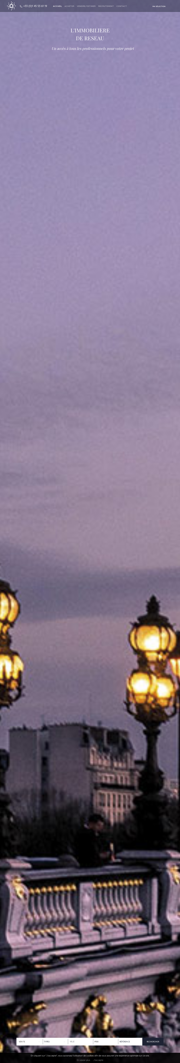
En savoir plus (83, 1060)
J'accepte (98, 1060)
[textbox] (80, 1041)
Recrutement (106, 6)
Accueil (57, 6)
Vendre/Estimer (86, 6)
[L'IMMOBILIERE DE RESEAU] (11, 6)
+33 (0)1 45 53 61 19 (35, 6)
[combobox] (79, 1041)
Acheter (69, 6)
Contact (121, 6)
